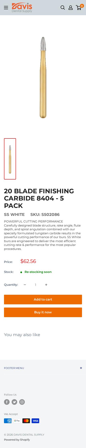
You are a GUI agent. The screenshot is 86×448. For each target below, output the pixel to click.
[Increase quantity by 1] (46, 285)
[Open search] (63, 7)
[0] (78, 7)
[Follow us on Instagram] (22, 402)
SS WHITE (14, 214)
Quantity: (11, 285)
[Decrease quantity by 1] (25, 285)
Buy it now (43, 312)
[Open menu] (6, 7)
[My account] (71, 7)
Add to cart (43, 299)
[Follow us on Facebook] (7, 402)
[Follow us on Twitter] (14, 402)
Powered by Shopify (17, 439)
